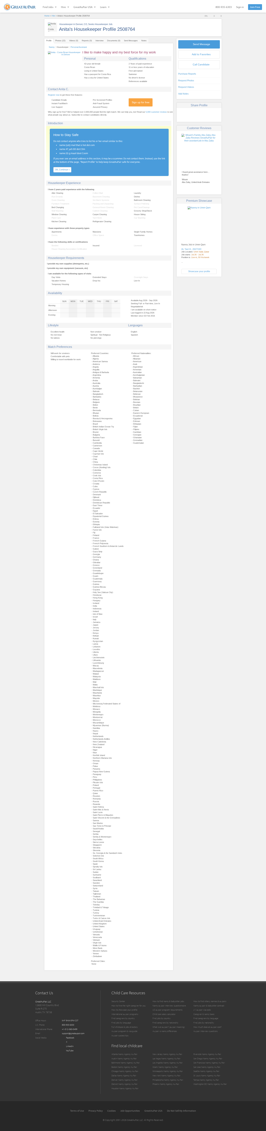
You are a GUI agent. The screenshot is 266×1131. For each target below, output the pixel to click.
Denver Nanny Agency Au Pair (124, 1079)
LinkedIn (69, 1046)
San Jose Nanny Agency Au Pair (206, 1067)
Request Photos (186, 80)
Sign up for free (140, 102)
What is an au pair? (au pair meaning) (169, 1027)
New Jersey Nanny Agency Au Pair (167, 1054)
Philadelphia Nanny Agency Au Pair (168, 1079)
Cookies (111, 1110)
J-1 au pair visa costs (202, 1009)
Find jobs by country (161, 1018)
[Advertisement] (199, 304)
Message (201, 44)
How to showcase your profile (124, 1009)
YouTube (69, 1050)
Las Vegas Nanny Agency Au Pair (166, 1058)
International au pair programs (124, 1014)
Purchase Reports (187, 74)
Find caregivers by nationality (165, 1022)
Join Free (255, 7)
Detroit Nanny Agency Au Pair (124, 1084)
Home (47, 16)
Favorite (201, 54)
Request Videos (186, 87)
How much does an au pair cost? (207, 1027)
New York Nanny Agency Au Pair (166, 1075)
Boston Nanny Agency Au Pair (124, 1067)
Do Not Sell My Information (181, 1110)
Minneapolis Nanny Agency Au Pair (168, 1071)
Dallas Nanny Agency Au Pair (123, 1075)
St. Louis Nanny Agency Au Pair (206, 1075)
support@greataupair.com (73, 1033)
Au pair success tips (119, 1035)
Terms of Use (77, 1110)
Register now (54, 95)
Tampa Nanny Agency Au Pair (206, 1079)
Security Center (118, 1001)
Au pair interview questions (205, 1031)
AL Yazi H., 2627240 (191, 249)
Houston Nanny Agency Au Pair (124, 1088)
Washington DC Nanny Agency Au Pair (210, 1084)
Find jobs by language (121, 1022)
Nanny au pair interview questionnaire (169, 1005)
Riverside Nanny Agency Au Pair (207, 1054)
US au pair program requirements (167, 1009)
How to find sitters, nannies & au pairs (209, 1001)
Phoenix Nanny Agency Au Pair (166, 1084)
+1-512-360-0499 (69, 1029)
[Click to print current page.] (212, 114)
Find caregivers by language (205, 1018)
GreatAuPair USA (153, 1110)
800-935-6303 (224, 7)
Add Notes (183, 94)
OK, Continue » (62, 169)
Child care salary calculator (164, 1014)
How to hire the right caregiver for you (128, 1005)
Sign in (240, 7)
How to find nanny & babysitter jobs (168, 1001)
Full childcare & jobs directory (124, 1027)
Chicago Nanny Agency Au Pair (124, 1071)
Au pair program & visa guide (124, 1031)
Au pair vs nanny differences (165, 1031)
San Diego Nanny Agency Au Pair (207, 1058)
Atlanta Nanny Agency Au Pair (124, 1054)
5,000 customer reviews (156, 112)
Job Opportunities (130, 1110)
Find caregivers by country (123, 1018)
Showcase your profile (199, 271)
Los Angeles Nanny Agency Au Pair (168, 1062)
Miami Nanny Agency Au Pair (165, 1067)
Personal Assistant (79, 47)
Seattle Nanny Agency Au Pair (206, 1071)
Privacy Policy (95, 1110)
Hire (53, 16)
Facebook (70, 1037)
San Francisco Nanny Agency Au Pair (209, 1062)
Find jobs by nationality (203, 1022)
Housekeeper (63, 47)
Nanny (52, 47)
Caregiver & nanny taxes (203, 1014)
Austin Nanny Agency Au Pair (124, 1058)
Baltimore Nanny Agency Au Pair (125, 1062)
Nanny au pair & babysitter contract (208, 1005)
